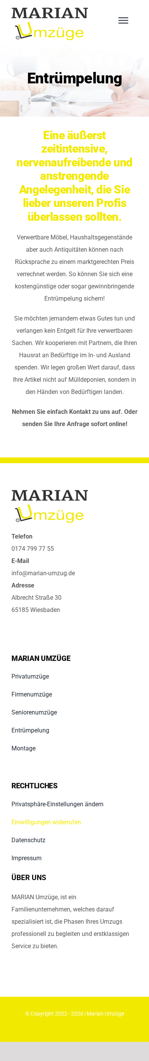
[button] (74, 804)
